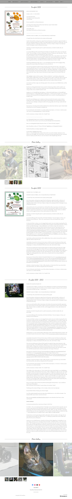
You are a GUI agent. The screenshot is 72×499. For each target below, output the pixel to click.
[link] (33, 485)
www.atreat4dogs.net (41, 243)
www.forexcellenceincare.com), (41, 352)
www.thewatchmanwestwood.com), (38, 259)
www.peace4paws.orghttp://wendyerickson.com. (58, 333)
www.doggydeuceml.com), (61, 351)
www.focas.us (54, 232)
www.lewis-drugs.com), (59, 258)
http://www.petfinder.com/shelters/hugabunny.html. (39, 235)
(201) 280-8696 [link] (36, 492)
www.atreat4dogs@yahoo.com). (37, 261)
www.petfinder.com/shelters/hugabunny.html (39, 397)
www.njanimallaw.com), (31, 354)
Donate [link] (56, 1)
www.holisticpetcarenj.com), (61, 257)
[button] (15, 1)
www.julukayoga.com (54, 259)
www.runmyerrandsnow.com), (45, 354)
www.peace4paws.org (37, 111)
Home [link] (9, 1)
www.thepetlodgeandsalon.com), (38, 258)
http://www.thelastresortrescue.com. (39, 230)
